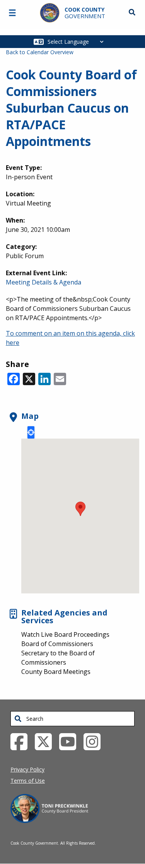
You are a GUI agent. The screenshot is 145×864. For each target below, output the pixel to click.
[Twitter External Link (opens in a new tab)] (46, 741)
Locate (30, 432)
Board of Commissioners (57, 643)
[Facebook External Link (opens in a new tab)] (21, 741)
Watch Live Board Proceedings (65, 634)
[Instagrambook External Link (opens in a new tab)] (95, 741)
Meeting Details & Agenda (43, 282)
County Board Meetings (55, 671)
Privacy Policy (27, 769)
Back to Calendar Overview (39, 52)
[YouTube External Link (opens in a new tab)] (70, 741)
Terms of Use (27, 780)
